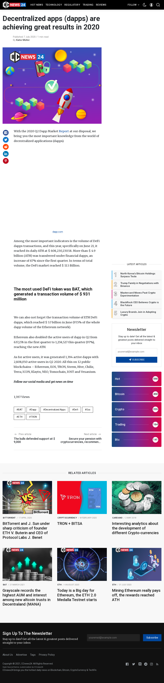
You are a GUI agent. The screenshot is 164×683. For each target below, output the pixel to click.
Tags (33, 654)
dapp (33, 409)
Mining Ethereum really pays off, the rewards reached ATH (136, 595)
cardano (117, 518)
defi (76, 409)
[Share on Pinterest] (6, 161)
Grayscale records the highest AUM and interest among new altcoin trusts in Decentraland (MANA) (26, 597)
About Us (8, 654)
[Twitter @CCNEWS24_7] (133, 663)
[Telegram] (145, 663)
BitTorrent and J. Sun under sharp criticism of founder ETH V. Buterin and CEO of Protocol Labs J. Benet (26, 530)
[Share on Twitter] (6, 140)
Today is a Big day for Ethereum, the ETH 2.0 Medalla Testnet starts (77, 595)
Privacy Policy (47, 654)
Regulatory (72, 4)
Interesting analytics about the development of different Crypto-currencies (135, 528)
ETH (20, 417)
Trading (88, 4)
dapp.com (58, 231)
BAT (20, 409)
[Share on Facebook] (6, 133)
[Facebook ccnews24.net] (127, 663)
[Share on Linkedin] (6, 154)
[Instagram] (151, 663)
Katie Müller (23, 40)
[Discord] (140, 663)
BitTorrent (9, 518)
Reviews (101, 4)
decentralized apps (55, 409)
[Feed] (157, 663)
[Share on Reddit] (6, 147)
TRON (34, 417)
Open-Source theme (11, 667)
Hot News (36, 4)
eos (88, 409)
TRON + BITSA (69, 523)
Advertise (21, 654)
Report (64, 131)
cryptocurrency (67, 518)
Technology (53, 4)
